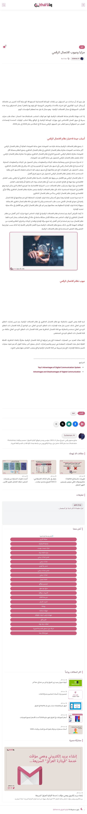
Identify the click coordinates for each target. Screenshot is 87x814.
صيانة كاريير (43, 539)
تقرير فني (43, 619)
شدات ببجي (43, 561)
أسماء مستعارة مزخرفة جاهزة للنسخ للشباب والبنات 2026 (48, 729)
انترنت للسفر (43, 601)
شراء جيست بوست (43, 548)
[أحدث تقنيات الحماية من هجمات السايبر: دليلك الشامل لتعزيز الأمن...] (15, 467)
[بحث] (3, 5)
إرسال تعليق (77, 505)
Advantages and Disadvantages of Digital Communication (57, 372)
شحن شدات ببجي (43, 570)
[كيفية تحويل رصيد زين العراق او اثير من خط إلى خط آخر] (75, 683)
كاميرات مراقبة (43, 593)
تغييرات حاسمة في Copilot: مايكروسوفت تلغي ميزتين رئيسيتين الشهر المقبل (72, 482)
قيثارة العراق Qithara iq (61, 809)
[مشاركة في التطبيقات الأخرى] (56, 424)
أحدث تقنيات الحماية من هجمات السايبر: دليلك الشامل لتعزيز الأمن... (15, 480)
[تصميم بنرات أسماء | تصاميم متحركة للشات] (75, 694)
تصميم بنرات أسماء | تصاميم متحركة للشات (53, 694)
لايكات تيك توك (43, 624)
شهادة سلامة (43, 610)
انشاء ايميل (43, 579)
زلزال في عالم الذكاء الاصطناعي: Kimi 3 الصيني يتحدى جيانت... (45, 480)
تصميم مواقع (43, 584)
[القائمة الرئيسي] (83, 5)
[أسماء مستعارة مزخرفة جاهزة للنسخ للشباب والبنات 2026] (75, 729)
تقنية (82, 47)
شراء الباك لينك (43, 552)
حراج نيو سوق (43, 588)
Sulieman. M (75, 58)
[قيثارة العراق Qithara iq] (43, 5)
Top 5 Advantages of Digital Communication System (59, 367)
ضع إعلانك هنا (43, 633)
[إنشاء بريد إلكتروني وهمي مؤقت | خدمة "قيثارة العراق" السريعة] (43, 769)
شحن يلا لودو (43, 566)
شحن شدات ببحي (43, 557)
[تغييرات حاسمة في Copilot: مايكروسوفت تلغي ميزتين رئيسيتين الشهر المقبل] (72, 467)
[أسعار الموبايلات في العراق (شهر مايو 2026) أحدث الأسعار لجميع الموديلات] (75, 718)
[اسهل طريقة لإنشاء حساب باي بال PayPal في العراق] (75, 706)
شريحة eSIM (43, 597)
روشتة (43, 606)
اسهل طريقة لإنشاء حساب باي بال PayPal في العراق (51, 706)
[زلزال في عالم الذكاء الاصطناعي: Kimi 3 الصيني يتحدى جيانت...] (43, 467)
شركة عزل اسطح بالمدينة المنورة (43, 628)
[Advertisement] (43, 29)
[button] (75, 424)
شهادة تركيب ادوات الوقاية (43, 615)
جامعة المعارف (43, 543)
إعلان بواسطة (46, 536)
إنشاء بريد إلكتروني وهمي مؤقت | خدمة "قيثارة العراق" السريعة (59, 795)
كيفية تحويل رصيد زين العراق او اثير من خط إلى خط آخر (49, 682)
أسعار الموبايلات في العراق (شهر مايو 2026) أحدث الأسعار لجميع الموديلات (43, 717)
